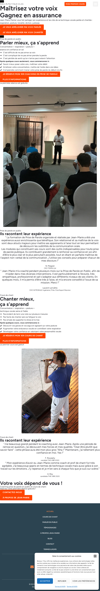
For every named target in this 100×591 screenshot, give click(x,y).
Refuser (62, 581)
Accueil (50, 511)
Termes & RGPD (60, 586)
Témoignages (50, 528)
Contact (50, 544)
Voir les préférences (83, 581)
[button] (95, 556)
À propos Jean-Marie (50, 533)
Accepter (45, 581)
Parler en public (50, 522)
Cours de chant (50, 517)
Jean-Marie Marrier (14, 4)
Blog (50, 539)
